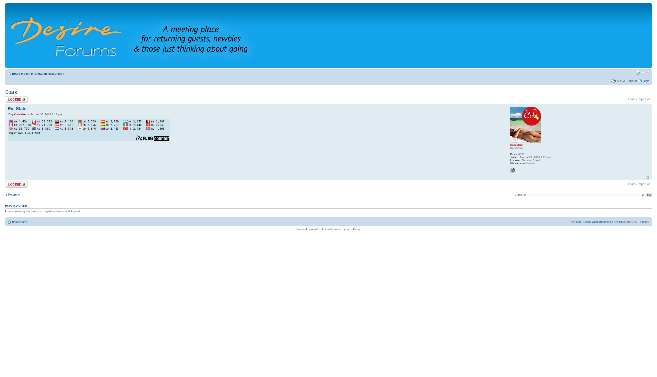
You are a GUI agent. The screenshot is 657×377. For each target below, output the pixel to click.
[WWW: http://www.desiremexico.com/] (512, 170)
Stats (11, 92)
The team (575, 221)
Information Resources (46, 73)
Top (647, 177)
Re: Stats (17, 108)
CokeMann (20, 114)
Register (631, 80)
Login (646, 80)
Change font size (645, 72)
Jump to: (520, 194)
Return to (14, 194)
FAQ (618, 80)
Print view (638, 72)
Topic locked (13, 97)
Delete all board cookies (598, 221)
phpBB (315, 229)
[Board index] (140, 35)
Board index (20, 73)
